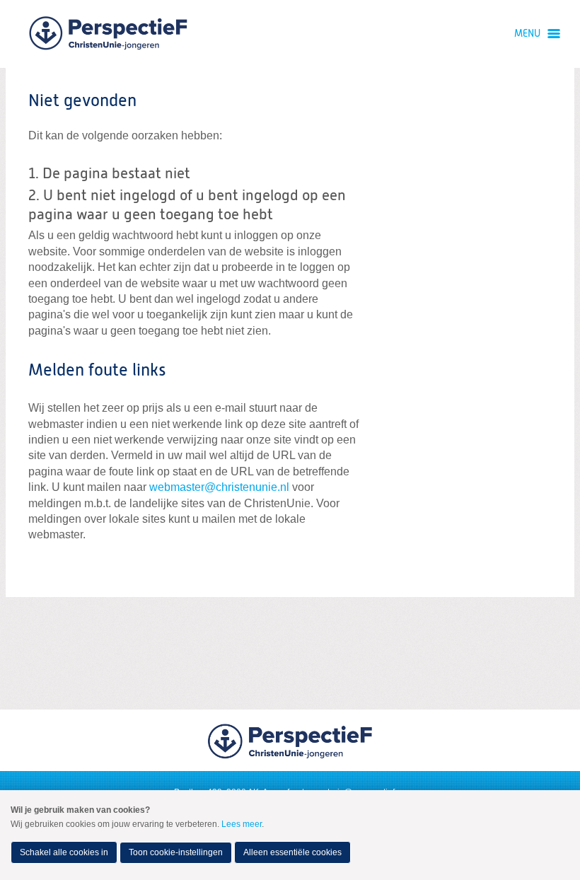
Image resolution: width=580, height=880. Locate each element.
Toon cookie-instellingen (176, 852)
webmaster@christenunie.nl (219, 487)
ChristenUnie (108, 34)
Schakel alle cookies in (64, 852)
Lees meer (241, 824)
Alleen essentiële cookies (292, 852)
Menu (527, 34)
